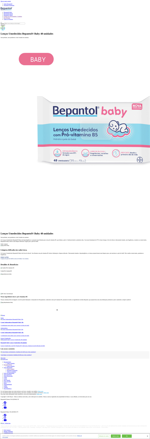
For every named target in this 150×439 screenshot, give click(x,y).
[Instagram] (5, 405)
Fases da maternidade (9, 373)
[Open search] (1, 22)
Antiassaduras (4, 328)
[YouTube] (5, 408)
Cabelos (6, 387)
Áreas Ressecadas (8, 376)
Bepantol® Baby (8, 12)
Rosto (5, 383)
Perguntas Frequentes (9, 5)
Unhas (5, 377)
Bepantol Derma (8, 364)
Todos (2, 318)
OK (127, 436)
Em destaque (7, 18)
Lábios (5, 385)
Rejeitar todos (116, 436)
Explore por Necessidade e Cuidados (13, 16)
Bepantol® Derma (8, 13)
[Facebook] (5, 403)
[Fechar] (147, 436)
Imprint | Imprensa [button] (8, 431)
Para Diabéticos (7, 388)
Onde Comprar (10, 369)
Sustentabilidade (8, 384)
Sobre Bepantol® (8, 4)
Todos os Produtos (8, 19)
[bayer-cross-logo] (3, 30)
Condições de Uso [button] (8, 432)
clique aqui (40, 391)
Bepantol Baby (7, 362)
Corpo (5, 378)
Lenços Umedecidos (6, 338)
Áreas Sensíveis (8, 374)
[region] (75, 436)
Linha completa (11, 363)
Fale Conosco (7, 430)
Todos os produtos (11, 371)
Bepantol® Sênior (8, 15)
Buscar (2, 23)
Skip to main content (6, 1)
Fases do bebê (7, 381)
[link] (75, 322)
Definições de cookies (104, 436)
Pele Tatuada (7, 380)
